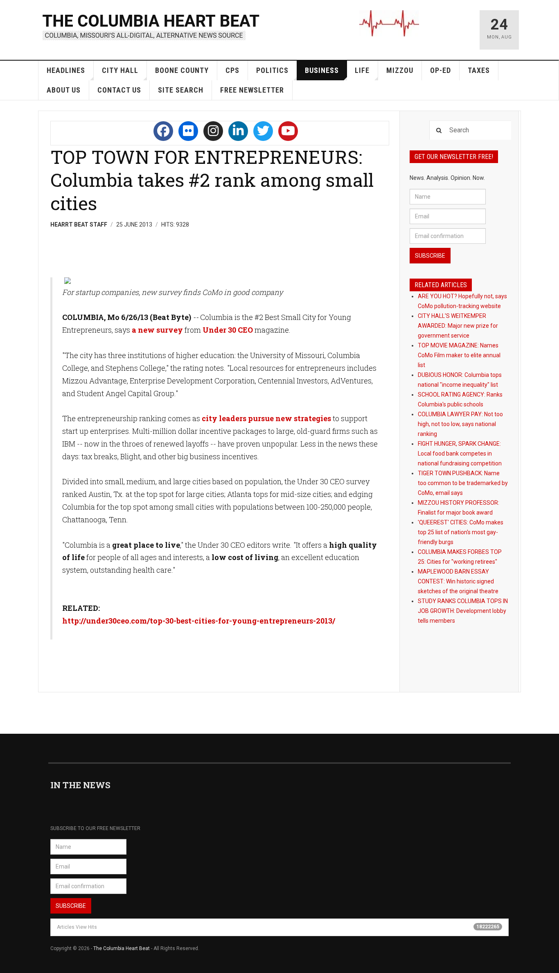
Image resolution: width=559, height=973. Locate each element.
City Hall (120, 70)
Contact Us (119, 90)
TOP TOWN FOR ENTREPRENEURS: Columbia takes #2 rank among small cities (212, 180)
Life (362, 70)
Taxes (479, 70)
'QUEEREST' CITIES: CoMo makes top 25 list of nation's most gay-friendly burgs (460, 532)
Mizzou (399, 70)
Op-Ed (440, 70)
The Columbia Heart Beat (121, 948)
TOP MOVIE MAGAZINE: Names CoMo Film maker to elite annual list (459, 355)
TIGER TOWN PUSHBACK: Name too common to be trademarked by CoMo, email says (463, 483)
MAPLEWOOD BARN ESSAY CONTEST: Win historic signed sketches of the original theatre (458, 581)
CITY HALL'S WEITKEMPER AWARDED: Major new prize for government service (458, 326)
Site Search (180, 90)
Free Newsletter (252, 90)
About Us (64, 90)
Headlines (66, 70)
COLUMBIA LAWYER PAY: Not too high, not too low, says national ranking (460, 424)
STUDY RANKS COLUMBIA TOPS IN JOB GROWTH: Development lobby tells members (463, 611)
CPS (232, 70)
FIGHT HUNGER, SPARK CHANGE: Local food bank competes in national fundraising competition (460, 453)
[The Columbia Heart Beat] (151, 26)
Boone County (182, 70)
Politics (272, 70)
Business (322, 70)
